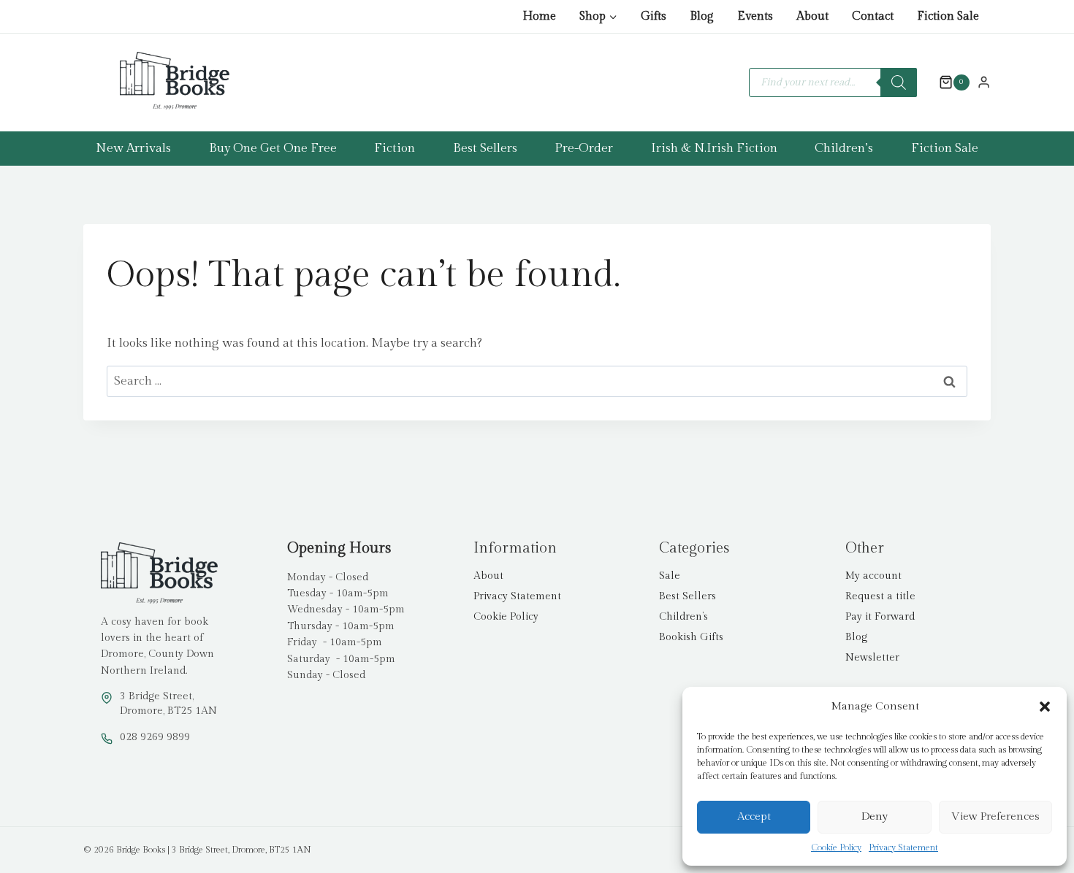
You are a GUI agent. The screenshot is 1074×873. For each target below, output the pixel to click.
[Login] (984, 82)
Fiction (394, 148)
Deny (874, 816)
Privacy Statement (903, 847)
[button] (1044, 706)
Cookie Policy (836, 847)
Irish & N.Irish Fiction (714, 148)
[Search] (898, 82)
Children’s (844, 148)
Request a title (880, 596)
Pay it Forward (880, 617)
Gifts (653, 16)
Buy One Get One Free (273, 148)
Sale (669, 576)
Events (755, 16)
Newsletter (872, 658)
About (812, 16)
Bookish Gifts (691, 637)
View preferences (995, 816)
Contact (873, 16)
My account (873, 576)
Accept (754, 816)
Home (539, 16)
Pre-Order (584, 148)
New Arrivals (133, 148)
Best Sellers (485, 148)
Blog (702, 16)
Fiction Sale (948, 16)
